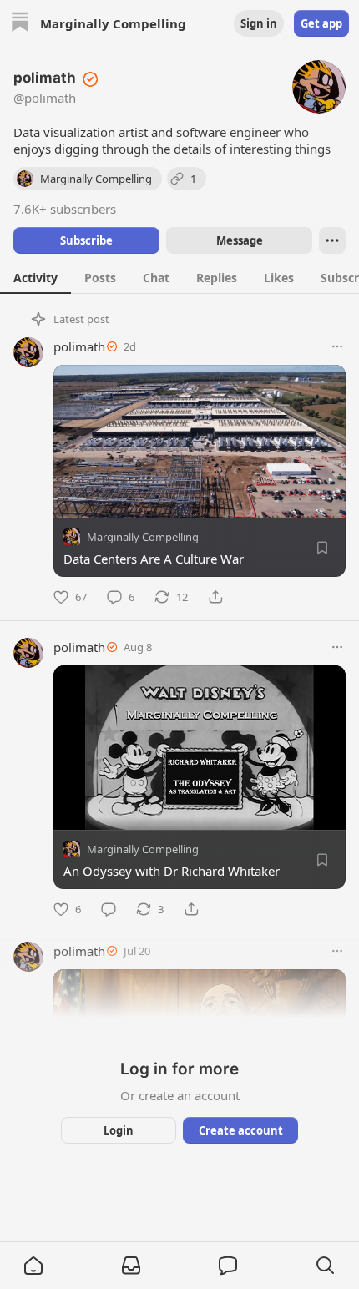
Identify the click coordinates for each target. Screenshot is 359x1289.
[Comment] (108, 909)
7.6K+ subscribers (64, 208)
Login (119, 1130)
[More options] (337, 346)
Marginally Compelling (143, 536)
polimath (79, 346)
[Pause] (72, 811)
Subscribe (86, 240)
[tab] (35, 277)
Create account (241, 1130)
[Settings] (327, 811)
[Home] (20, 24)
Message (239, 240)
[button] (33, 1265)
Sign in (258, 23)
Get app (321, 23)
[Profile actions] (332, 240)
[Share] (215, 597)
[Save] (322, 547)
